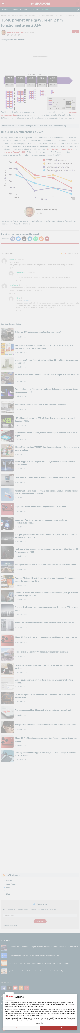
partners (16, 1003)
